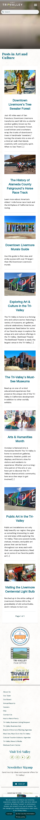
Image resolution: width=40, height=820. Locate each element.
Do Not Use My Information (25, 814)
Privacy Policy (28, 793)
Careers (6, 707)
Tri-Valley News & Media (12, 741)
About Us (7, 692)
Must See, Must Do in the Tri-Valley (16, 734)
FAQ (4, 711)
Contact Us (7, 715)
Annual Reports (9, 703)
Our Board (7, 699)
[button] (35, 5)
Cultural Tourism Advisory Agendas (17, 737)
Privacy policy (20, 817)
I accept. (9, 814)
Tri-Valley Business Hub (12, 726)
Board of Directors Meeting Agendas (17, 730)
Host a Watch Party (11, 718)
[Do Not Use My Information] (37, 809)
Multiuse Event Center (11, 745)
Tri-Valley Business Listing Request (16, 722)
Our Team (7, 696)
